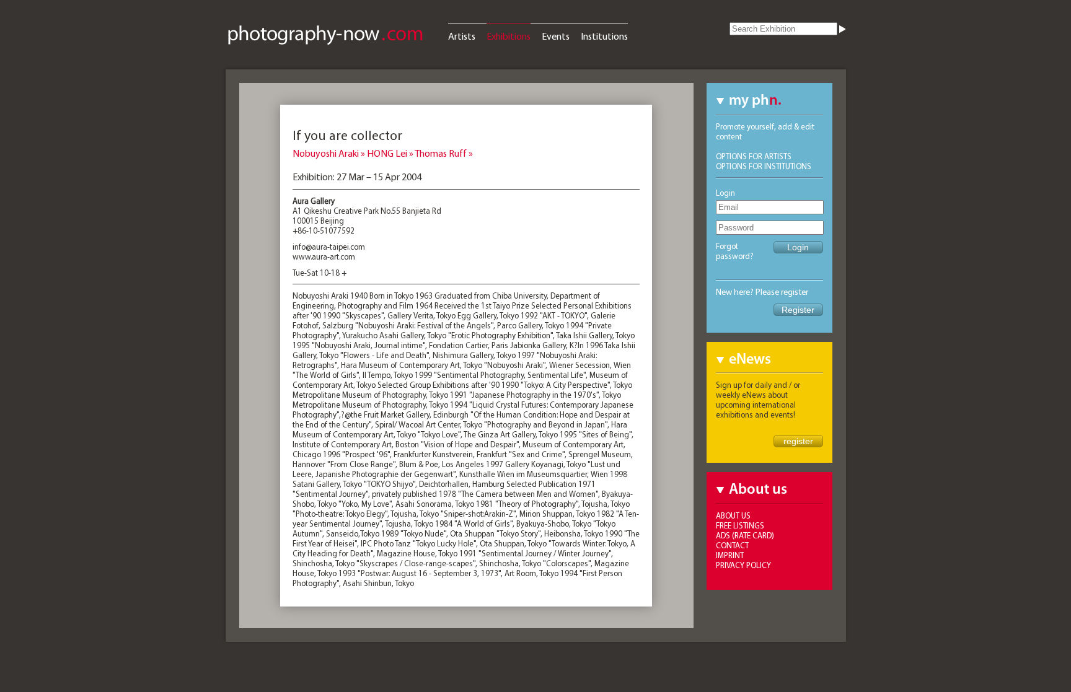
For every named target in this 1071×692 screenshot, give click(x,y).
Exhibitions (509, 36)
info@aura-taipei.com (329, 247)
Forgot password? (735, 251)
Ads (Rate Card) (745, 535)
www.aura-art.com (324, 256)
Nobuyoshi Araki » (330, 153)
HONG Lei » (391, 153)
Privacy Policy (743, 565)
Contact (732, 545)
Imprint (730, 555)
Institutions (604, 36)
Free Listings (740, 525)
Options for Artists (753, 156)
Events (556, 36)
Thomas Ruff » (444, 153)
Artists (461, 36)
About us (733, 515)
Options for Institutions (763, 166)
